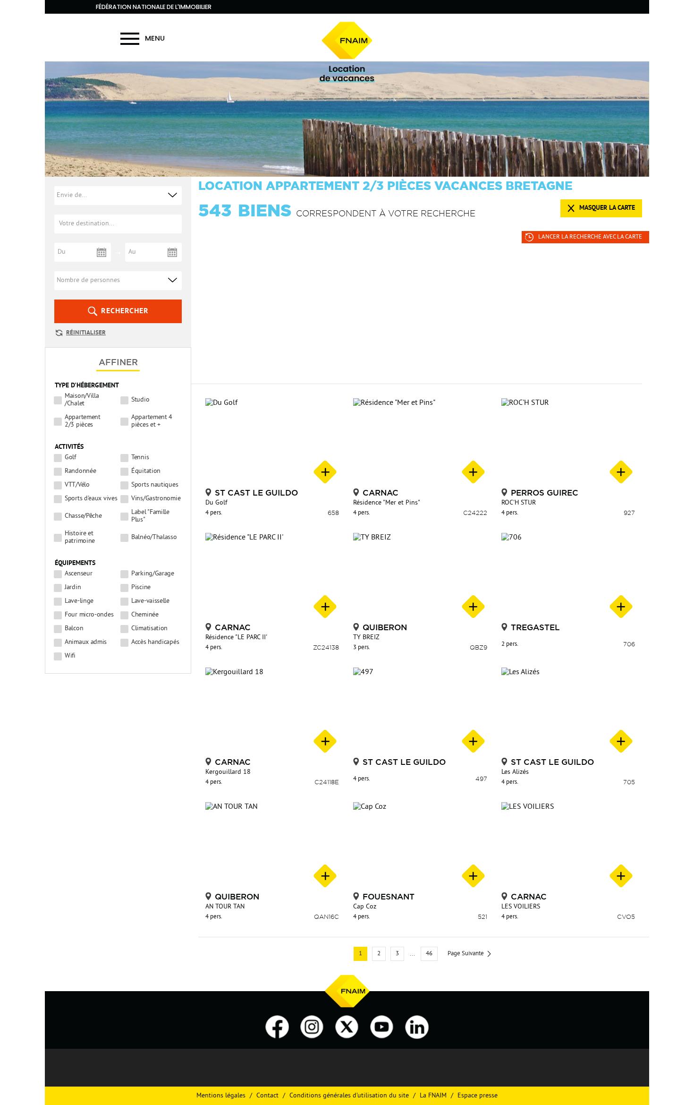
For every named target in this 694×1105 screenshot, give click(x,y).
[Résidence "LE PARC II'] (272, 576)
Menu (155, 38)
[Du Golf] (272, 442)
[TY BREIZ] (420, 576)
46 (429, 954)
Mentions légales (220, 1096)
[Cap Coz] (420, 846)
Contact (267, 1096)
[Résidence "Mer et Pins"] (420, 442)
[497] (420, 711)
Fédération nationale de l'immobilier (154, 7)
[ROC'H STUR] (568, 442)
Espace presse (477, 1096)
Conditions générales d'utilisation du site (349, 1096)
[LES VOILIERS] (568, 846)
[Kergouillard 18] (272, 711)
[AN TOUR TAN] (272, 846)
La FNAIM (433, 1096)
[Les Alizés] (568, 711)
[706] (568, 576)
